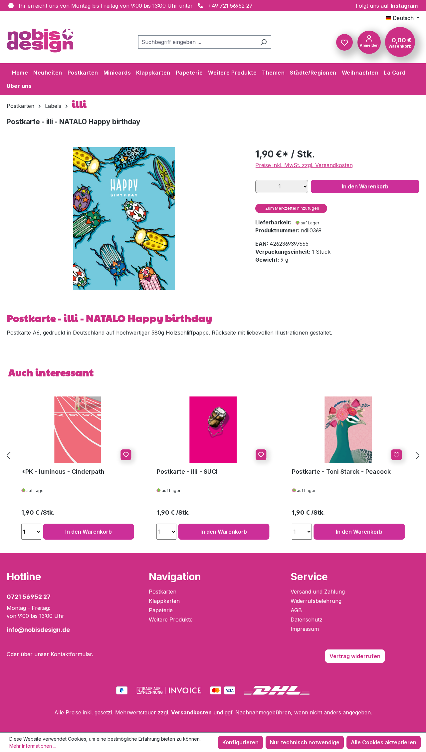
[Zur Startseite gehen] (40, 40)
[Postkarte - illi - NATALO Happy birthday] (124, 218)
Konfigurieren (240, 742)
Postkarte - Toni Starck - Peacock (341, 471)
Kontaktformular (71, 654)
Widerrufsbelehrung (316, 601)
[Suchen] (263, 42)
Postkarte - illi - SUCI (187, 471)
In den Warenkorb (365, 186)
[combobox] (197, 42)
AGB (296, 610)
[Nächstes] (418, 455)
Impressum (305, 629)
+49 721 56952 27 (230, 5)
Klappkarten (164, 601)
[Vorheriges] (8, 455)
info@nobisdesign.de (38, 629)
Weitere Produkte (171, 619)
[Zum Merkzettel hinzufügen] (125, 454)
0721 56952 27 (29, 596)
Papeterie (161, 610)
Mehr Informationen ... (32, 746)
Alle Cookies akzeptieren (383, 742)
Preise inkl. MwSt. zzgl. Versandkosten (304, 165)
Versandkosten (191, 712)
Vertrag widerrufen (354, 656)
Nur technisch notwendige (304, 742)
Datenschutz (306, 619)
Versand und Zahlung (318, 591)
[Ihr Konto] (369, 42)
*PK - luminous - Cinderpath (63, 471)
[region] (124, 218)
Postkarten (162, 591)
